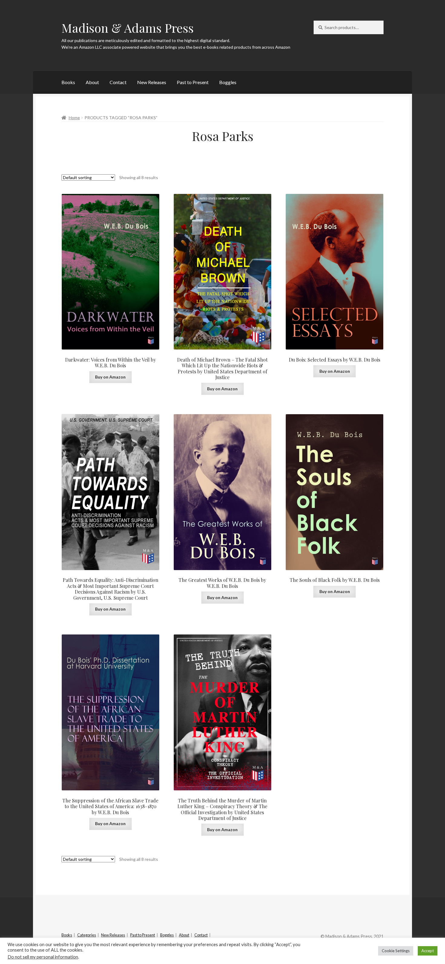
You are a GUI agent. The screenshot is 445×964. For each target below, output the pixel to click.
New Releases (151, 82)
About (92, 82)
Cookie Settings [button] (396, 950)
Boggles (227, 82)
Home (74, 117)
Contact (118, 82)
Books (68, 82)
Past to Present (193, 82)
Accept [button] (427, 950)
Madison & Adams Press (127, 28)
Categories (86, 935)
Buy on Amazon (110, 376)
